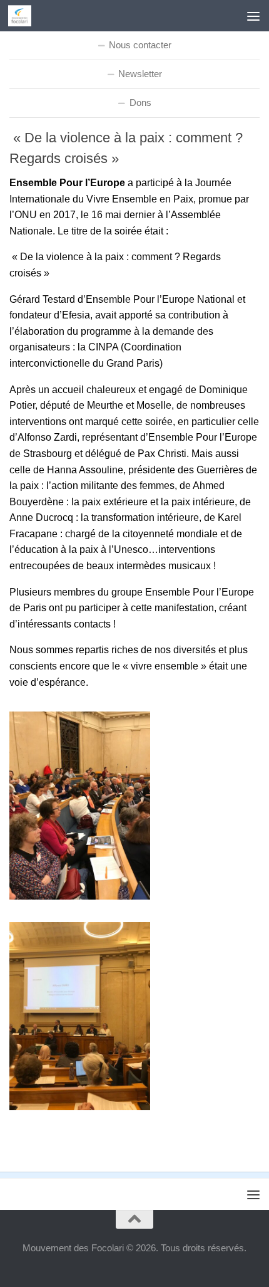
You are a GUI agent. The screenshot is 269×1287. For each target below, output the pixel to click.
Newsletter (140, 73)
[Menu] (253, 15)
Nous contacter (140, 44)
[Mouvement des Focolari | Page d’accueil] (23, 15)
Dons (140, 102)
